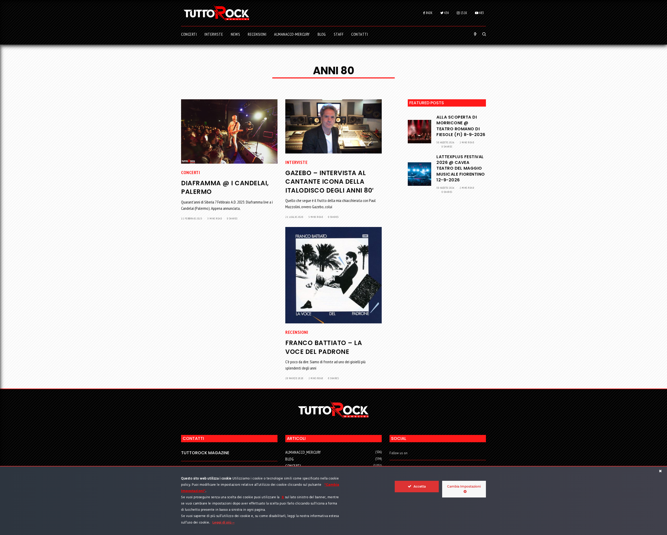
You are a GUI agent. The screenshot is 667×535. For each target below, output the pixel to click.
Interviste (296, 162)
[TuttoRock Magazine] (216, 13)
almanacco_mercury (303, 452)
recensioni (296, 332)
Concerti (190, 172)
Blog (289, 459)
